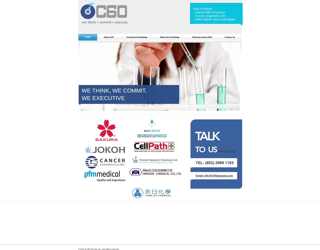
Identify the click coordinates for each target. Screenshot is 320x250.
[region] (106, 130)
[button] (160, 77)
